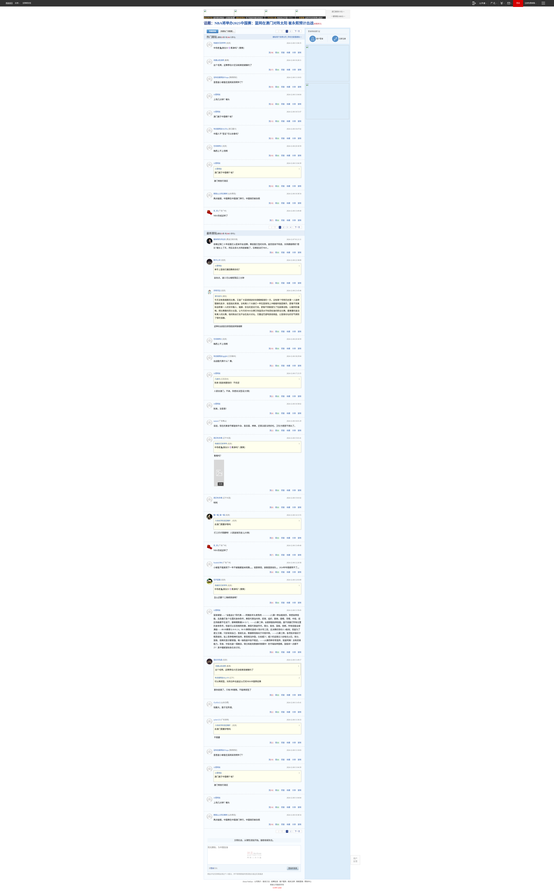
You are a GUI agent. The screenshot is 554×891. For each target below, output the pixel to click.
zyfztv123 (217, 720)
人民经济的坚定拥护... (223, 521)
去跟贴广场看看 (226, 31)
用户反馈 (355, 859)
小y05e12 (217, 703)
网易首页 (9, 3)
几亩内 (217, 379)
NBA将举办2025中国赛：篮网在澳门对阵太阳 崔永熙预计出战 (264, 23)
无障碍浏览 (27, 3)
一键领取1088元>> (338, 16)
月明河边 (217, 291)
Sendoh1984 (218, 563)
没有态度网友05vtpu (221, 77)
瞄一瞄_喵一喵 (219, 515)
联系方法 (266, 882)
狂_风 (216, 211)
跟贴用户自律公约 (280, 37)
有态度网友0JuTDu (221, 129)
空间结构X (218, 146)
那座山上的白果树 (220, 194)
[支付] (502, 3)
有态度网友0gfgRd (220, 356)
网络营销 (299, 882)
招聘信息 (274, 882)
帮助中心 (308, 882)
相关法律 (291, 882)
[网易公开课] (483, 3)
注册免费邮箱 (530, 3)
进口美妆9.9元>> (338, 12)
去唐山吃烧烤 (219, 60)
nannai (216, 421)
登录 (518, 3)
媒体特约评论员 (220, 239)
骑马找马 (218, 296)
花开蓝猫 (217, 580)
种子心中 (217, 260)
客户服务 (282, 882)
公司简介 (257, 882)
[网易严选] (493, 3)
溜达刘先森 (218, 660)
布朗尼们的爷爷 (220, 43)
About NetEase (248, 882)
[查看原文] (318, 24)
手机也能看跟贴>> (295, 37)
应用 (16, 3)
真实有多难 (218, 438)
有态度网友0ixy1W (222, 678)
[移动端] (474, 3)
